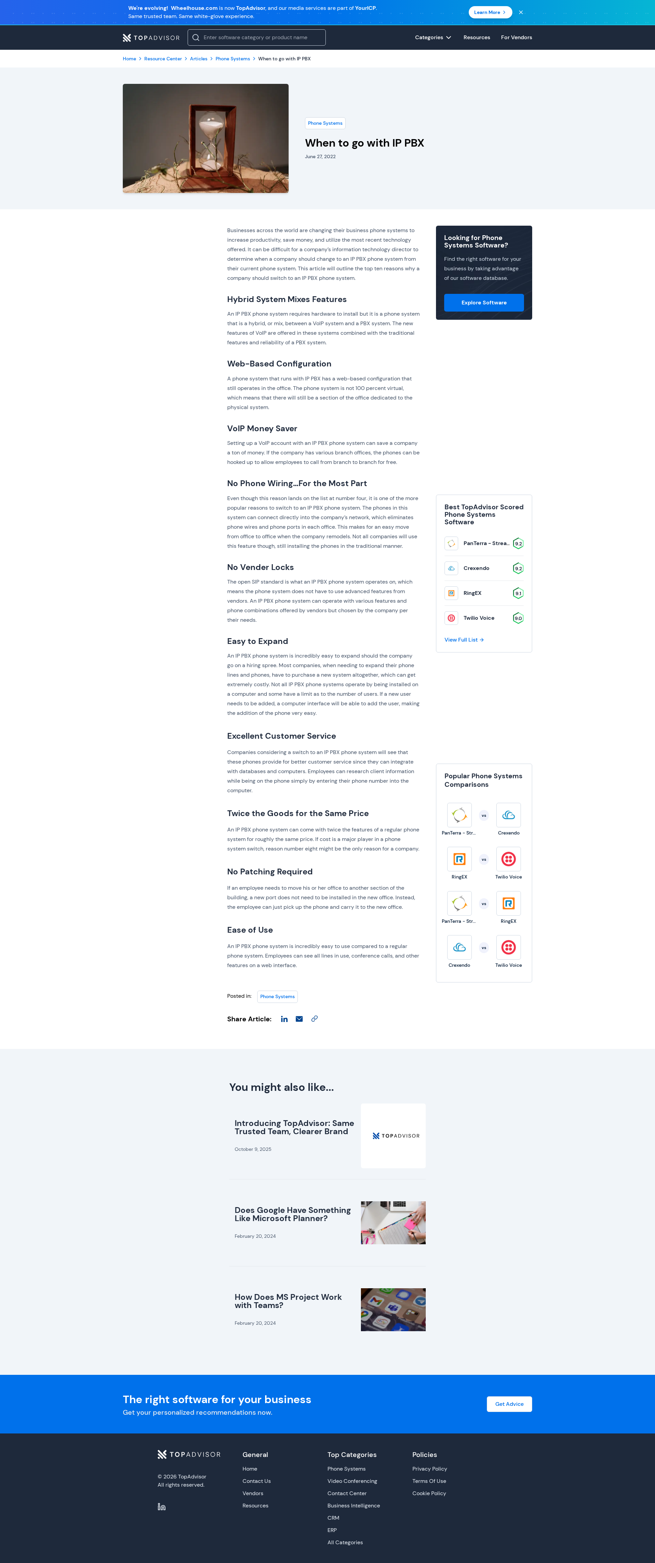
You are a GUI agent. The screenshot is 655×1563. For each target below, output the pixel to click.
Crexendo (477, 568)
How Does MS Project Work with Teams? (288, 1301)
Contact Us (257, 1481)
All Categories (345, 1542)
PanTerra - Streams (489, 543)
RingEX (473, 593)
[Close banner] (521, 12)
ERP (332, 1530)
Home (250, 1468)
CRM (333, 1517)
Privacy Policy (429, 1468)
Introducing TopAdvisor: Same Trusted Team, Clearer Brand (294, 1127)
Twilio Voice (479, 617)
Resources (255, 1505)
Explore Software (484, 302)
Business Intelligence (354, 1505)
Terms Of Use (429, 1481)
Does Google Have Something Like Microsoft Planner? (293, 1214)
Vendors (253, 1493)
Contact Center (347, 1493)
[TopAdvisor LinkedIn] (162, 1507)
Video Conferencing (352, 1481)
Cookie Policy (429, 1493)
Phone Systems (325, 123)
